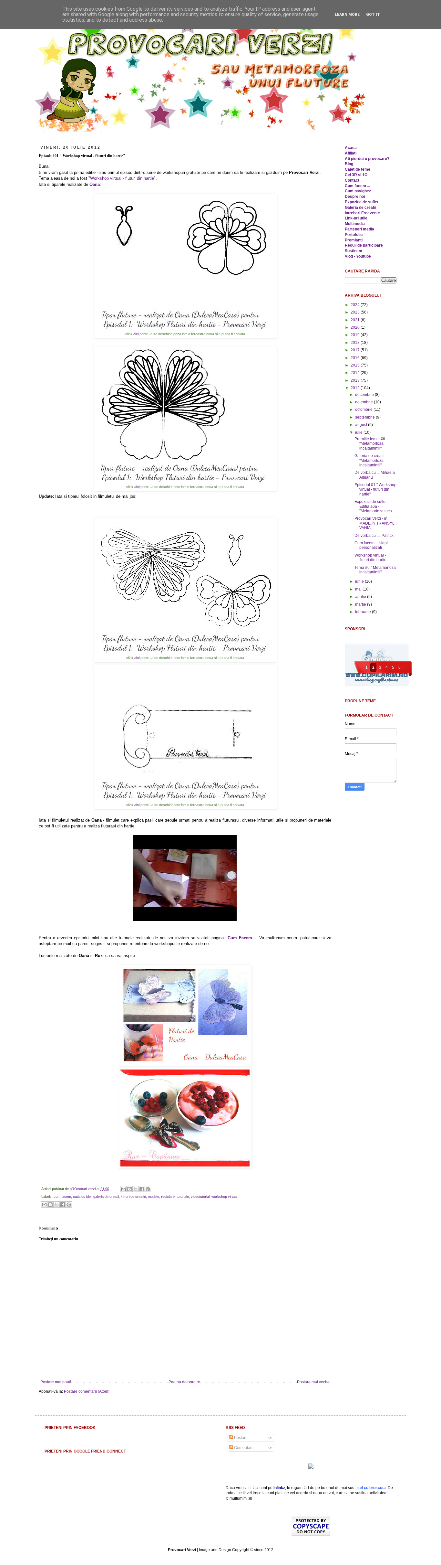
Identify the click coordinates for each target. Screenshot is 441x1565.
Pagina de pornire (184, 1382)
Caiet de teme (357, 169)
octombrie (364, 409)
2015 (356, 365)
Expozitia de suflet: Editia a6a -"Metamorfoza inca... (374, 506)
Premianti (354, 240)
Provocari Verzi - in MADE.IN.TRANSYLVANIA (374, 523)
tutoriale (183, 1196)
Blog (349, 164)
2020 (356, 327)
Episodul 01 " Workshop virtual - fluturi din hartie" (375, 489)
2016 (356, 358)
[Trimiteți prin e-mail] (123, 1189)
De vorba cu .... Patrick (374, 535)
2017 (356, 350)
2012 (356, 388)
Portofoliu (354, 234)
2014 (356, 372)
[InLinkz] (310, 1466)
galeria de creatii (106, 1196)
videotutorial (200, 1196)
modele (153, 1196)
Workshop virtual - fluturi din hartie (122, 178)
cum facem (62, 1196)
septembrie (365, 417)
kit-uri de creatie (133, 1196)
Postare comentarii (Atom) (86, 1391)
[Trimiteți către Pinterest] (148, 1189)
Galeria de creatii (360, 207)
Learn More (347, 14)
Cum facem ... (357, 186)
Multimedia (355, 223)
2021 (356, 320)
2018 (356, 342)
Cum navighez (358, 191)
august (361, 424)
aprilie (361, 596)
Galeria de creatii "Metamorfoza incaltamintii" (369, 460)
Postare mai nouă (55, 1382)
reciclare (168, 1196)
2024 (356, 305)
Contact (352, 180)
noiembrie (364, 402)
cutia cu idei (82, 1196)
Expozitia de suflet (361, 202)
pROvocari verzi (83, 1189)
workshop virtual (224, 1196)
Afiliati (350, 153)
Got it (373, 14)
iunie (360, 581)
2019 (356, 335)
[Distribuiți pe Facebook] (141, 1189)
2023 (356, 312)
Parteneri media (359, 229)
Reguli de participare (364, 245)
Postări (239, 1437)
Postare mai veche (313, 1382)
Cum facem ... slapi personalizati (371, 545)
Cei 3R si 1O (356, 175)
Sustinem (353, 251)
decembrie (365, 394)
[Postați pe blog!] (129, 1189)
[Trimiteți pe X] (135, 1189)
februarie (363, 612)
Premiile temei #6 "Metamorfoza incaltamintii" (369, 444)
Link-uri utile (356, 218)
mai (359, 589)
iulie (359, 432)
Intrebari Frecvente (362, 213)
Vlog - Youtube (358, 256)
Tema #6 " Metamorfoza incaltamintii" (375, 569)
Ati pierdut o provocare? (367, 158)
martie (361, 604)
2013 (356, 380)
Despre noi (355, 196)
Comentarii (243, 1447)
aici (136, 334)
